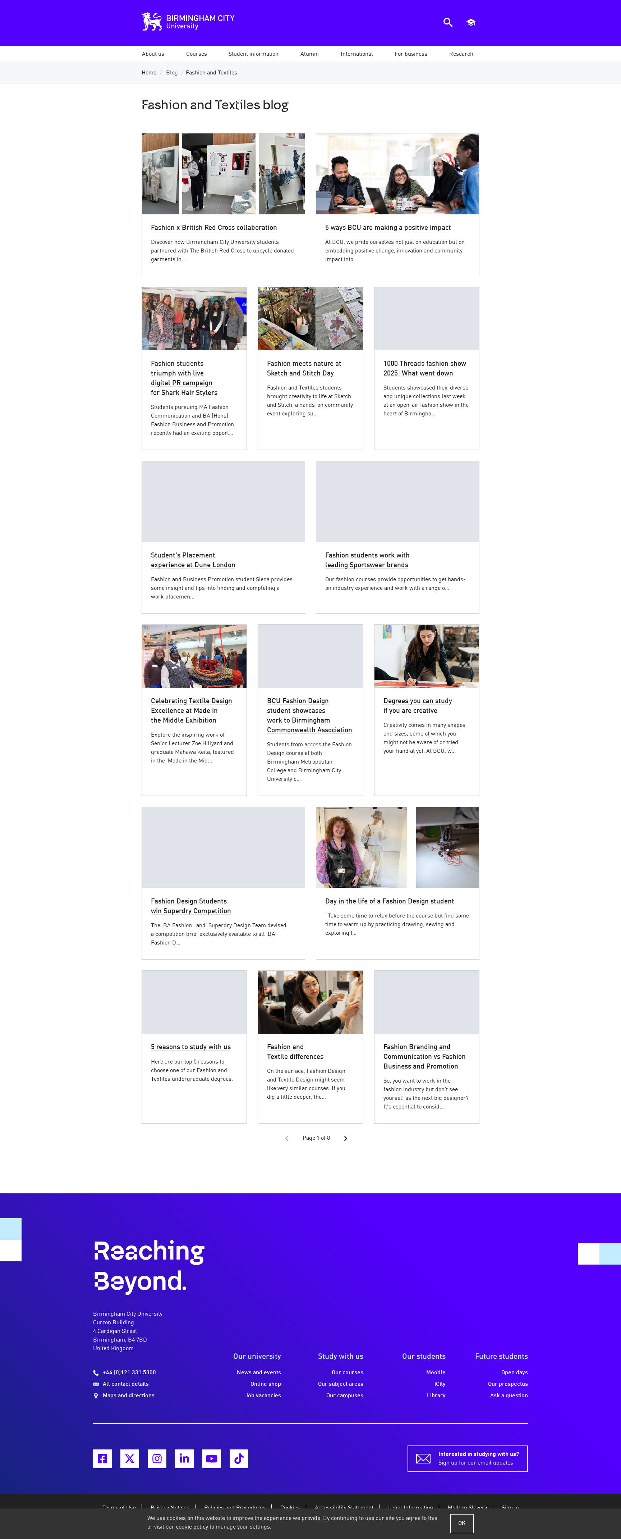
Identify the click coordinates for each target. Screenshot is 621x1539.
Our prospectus (508, 1384)
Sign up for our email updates (478, 1459)
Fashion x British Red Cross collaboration (214, 228)
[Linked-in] (184, 1458)
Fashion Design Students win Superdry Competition (191, 906)
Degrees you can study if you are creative (417, 706)
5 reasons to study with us (191, 1047)
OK (462, 1523)
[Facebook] (102, 1458)
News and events (259, 1373)
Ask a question (509, 1396)
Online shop (265, 1384)
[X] (129, 1458)
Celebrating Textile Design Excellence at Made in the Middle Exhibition (191, 711)
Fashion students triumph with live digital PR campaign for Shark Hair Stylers (184, 378)
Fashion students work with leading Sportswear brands (367, 560)
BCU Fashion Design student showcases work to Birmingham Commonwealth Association (309, 716)
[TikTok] (239, 1458)
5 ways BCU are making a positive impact (388, 228)
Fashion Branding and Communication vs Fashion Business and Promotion (424, 1057)
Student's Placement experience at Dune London (193, 560)
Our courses (347, 1373)
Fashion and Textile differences (295, 1052)
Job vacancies (263, 1396)
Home (149, 73)
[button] (153, 54)
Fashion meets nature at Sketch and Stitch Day (304, 368)
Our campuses (344, 1396)
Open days (514, 1373)
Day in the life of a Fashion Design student (389, 901)
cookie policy (192, 1527)
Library (436, 1396)
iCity (440, 1384)
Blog (172, 73)
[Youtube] (211, 1458)
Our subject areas (340, 1384)
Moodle (436, 1373)
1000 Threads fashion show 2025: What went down (424, 368)
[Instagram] (157, 1458)
